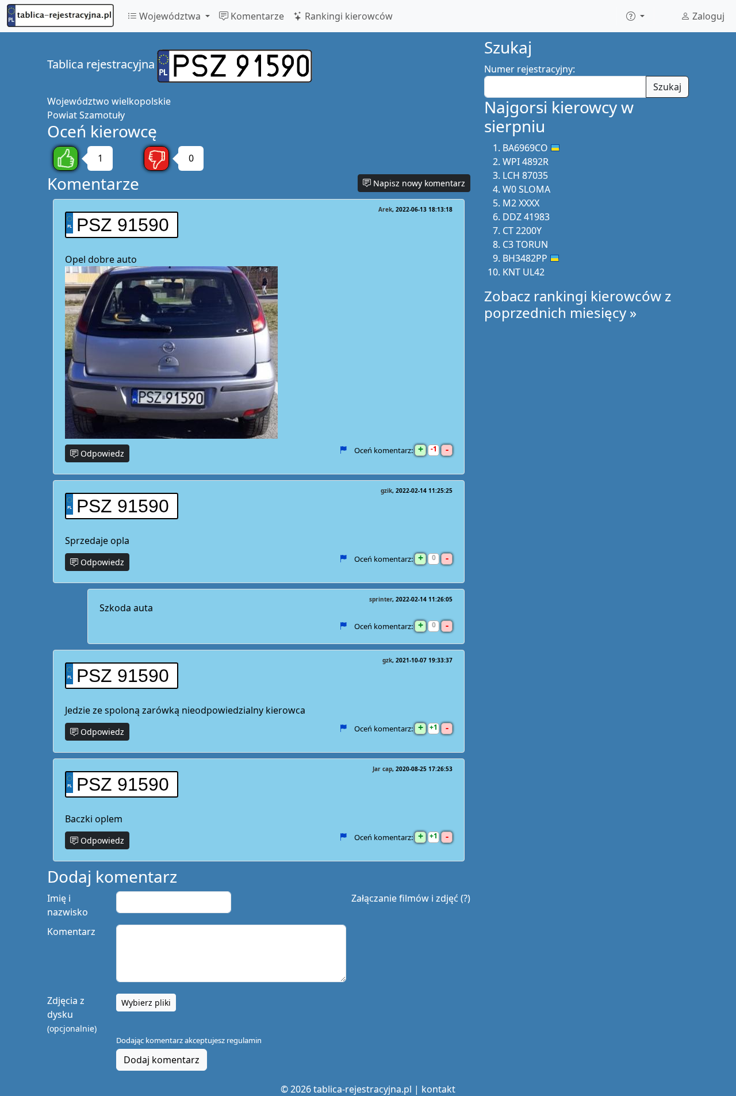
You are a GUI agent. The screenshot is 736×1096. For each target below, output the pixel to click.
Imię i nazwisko (67, 905)
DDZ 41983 (526, 216)
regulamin (244, 1040)
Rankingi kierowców (347, 16)
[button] (635, 16)
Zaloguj (707, 16)
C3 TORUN (525, 244)
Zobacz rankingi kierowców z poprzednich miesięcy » (577, 304)
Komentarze (256, 16)
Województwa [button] (170, 16)
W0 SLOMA (526, 189)
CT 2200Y (522, 230)
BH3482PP (525, 258)
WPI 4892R (526, 161)
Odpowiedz (101, 453)
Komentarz (71, 931)
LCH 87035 (525, 175)
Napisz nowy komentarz (418, 183)
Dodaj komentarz (162, 1059)
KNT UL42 (524, 272)
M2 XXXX (521, 203)
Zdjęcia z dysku (72, 1014)
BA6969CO (525, 147)
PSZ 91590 (122, 224)
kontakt (438, 1089)
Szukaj (667, 87)
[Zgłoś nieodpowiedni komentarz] (343, 450)
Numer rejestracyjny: (529, 69)
